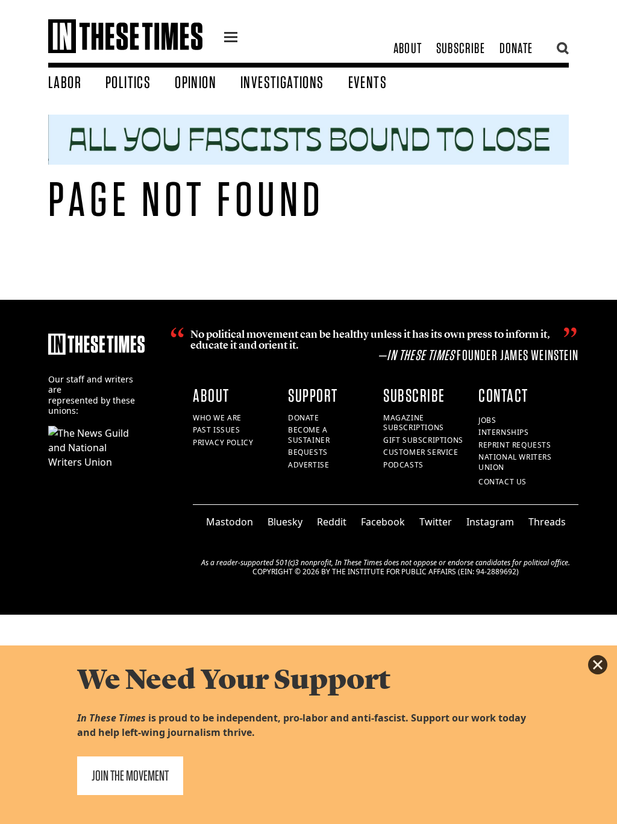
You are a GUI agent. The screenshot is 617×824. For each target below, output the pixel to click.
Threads (547, 521)
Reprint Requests (514, 445)
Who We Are (217, 418)
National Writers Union (515, 462)
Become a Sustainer (309, 435)
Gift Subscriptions (423, 440)
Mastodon (229, 521)
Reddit (331, 521)
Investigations (282, 82)
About (407, 48)
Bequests (308, 452)
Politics (128, 82)
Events (367, 82)
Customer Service (421, 452)
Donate (516, 48)
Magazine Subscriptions (413, 423)
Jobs (487, 420)
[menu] (230, 38)
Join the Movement (130, 775)
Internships (503, 432)
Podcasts (403, 465)
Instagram (490, 521)
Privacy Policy (223, 442)
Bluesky (285, 521)
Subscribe (460, 48)
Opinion (195, 82)
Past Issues (216, 430)
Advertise (308, 465)
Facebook (383, 521)
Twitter (435, 521)
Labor (64, 82)
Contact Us (502, 482)
